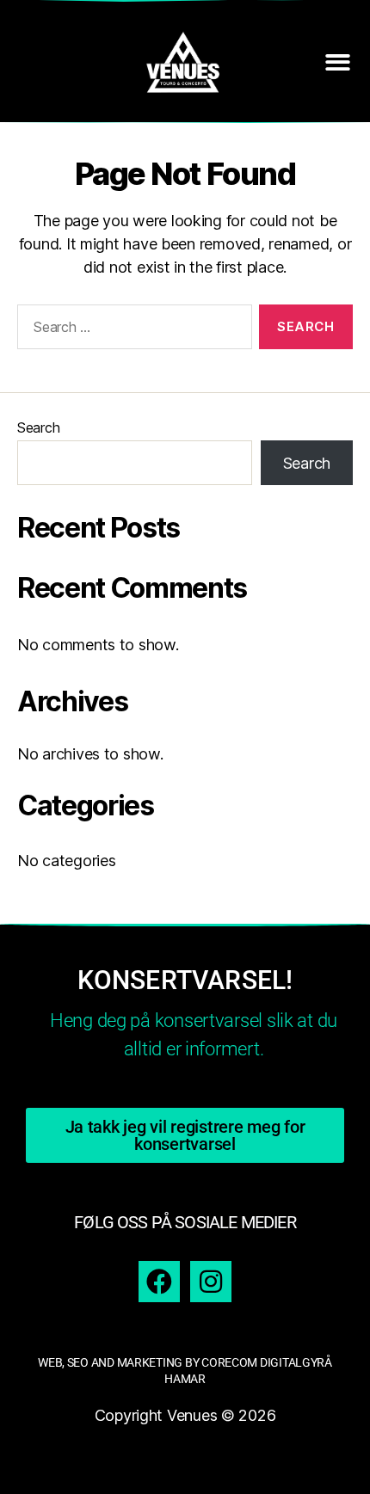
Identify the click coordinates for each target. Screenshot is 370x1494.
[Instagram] (210, 1281)
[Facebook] (159, 1281)
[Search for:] (131, 330)
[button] (337, 62)
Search (38, 427)
